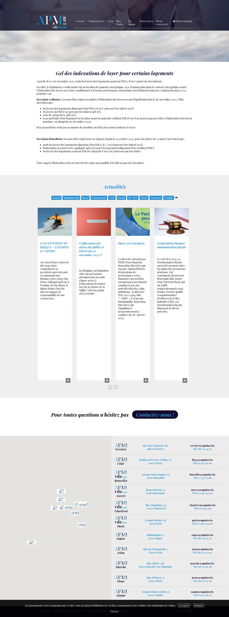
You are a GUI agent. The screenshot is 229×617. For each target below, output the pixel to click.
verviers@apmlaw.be (202, 445)
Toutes (56, 197)
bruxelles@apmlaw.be (202, 474)
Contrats (156, 197)
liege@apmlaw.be (202, 459)
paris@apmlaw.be (202, 520)
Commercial (99, 197)
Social (121, 197)
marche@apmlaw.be (202, 563)
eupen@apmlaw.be (202, 535)
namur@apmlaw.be (202, 591)
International (184, 21)
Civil (111, 197)
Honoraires (146, 21)
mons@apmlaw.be (202, 577)
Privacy (114, 611)
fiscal (85, 197)
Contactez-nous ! (155, 414)
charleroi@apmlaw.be (202, 505)
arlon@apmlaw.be (202, 549)
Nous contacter (162, 23)
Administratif (71, 197)
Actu (110, 21)
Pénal (144, 197)
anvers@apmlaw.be (202, 489)
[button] (82, 505)
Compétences (96, 21)
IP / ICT (132, 197)
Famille (169, 197)
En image (132, 23)
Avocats (80, 21)
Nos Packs (119, 23)
